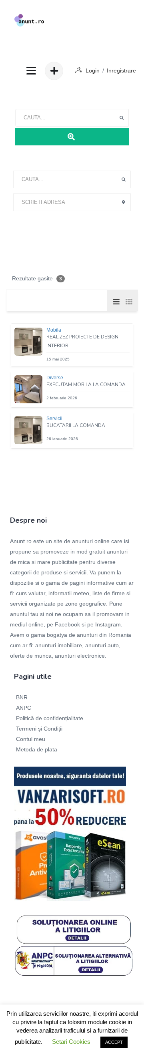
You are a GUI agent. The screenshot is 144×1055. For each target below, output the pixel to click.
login (93, 70)
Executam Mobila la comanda (86, 384)
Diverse (54, 378)
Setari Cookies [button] (71, 1041)
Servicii (54, 418)
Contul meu (30, 739)
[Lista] (116, 301)
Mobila (53, 330)
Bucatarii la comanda (75, 425)
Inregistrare (121, 70)
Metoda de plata (36, 749)
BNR (22, 697)
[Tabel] (128, 301)
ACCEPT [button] (114, 1042)
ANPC (23, 708)
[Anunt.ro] (29, 20)
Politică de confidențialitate (49, 718)
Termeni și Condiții (39, 728)
